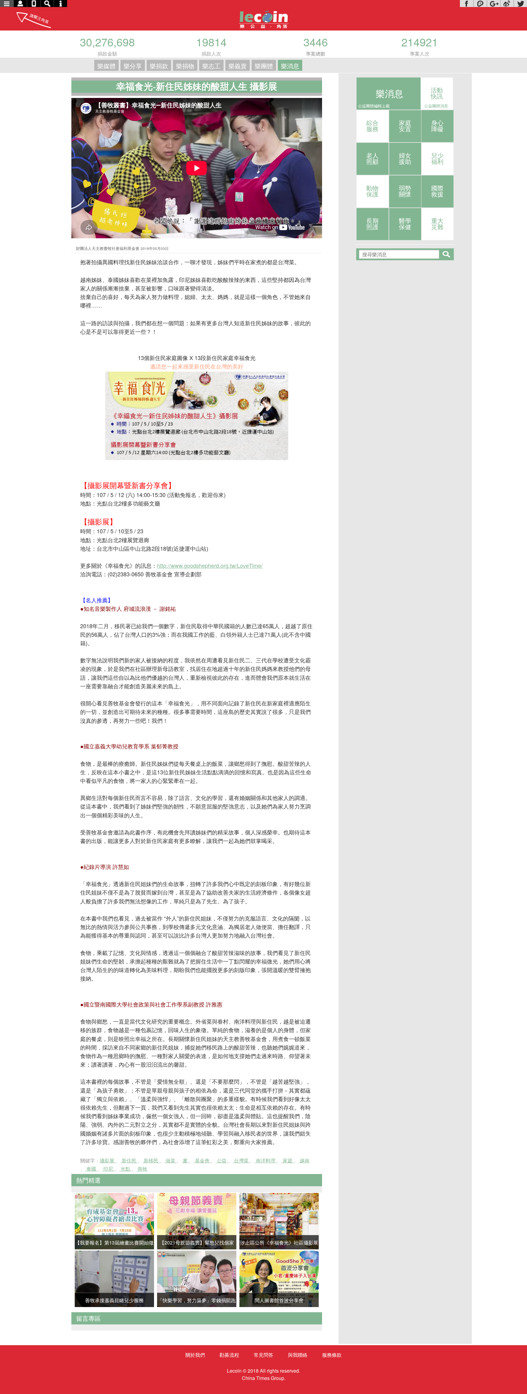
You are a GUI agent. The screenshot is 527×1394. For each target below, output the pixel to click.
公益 (222, 1160)
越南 (304, 1160)
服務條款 (332, 1354)
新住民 (129, 1160)
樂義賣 (237, 65)
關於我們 (195, 1354)
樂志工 (211, 65)
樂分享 (133, 65)
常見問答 (263, 1354)
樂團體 (264, 65)
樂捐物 (185, 65)
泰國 (91, 1168)
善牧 (141, 1168)
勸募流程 (229, 1354)
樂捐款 (159, 65)
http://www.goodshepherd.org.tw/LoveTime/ (210, 565)
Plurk (480, 3)
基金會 (202, 1160)
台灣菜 (241, 1160)
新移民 (151, 1160)
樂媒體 (106, 65)
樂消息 (290, 65)
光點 (125, 1168)
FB (466, 3)
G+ (493, 3)
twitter (520, 3)
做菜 (170, 1160)
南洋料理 (266, 1160)
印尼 (108, 1168)
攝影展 (108, 1160)
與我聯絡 (297, 1354)
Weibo (507, 3)
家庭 (287, 1160)
